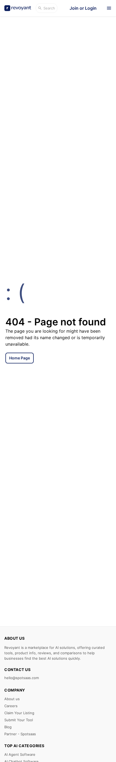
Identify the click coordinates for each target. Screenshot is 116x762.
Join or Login (83, 8)
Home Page (19, 358)
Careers (11, 706)
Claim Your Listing (19, 713)
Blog (8, 727)
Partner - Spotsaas (20, 734)
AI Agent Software (19, 754)
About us (12, 699)
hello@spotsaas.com (21, 678)
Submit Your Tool (18, 720)
